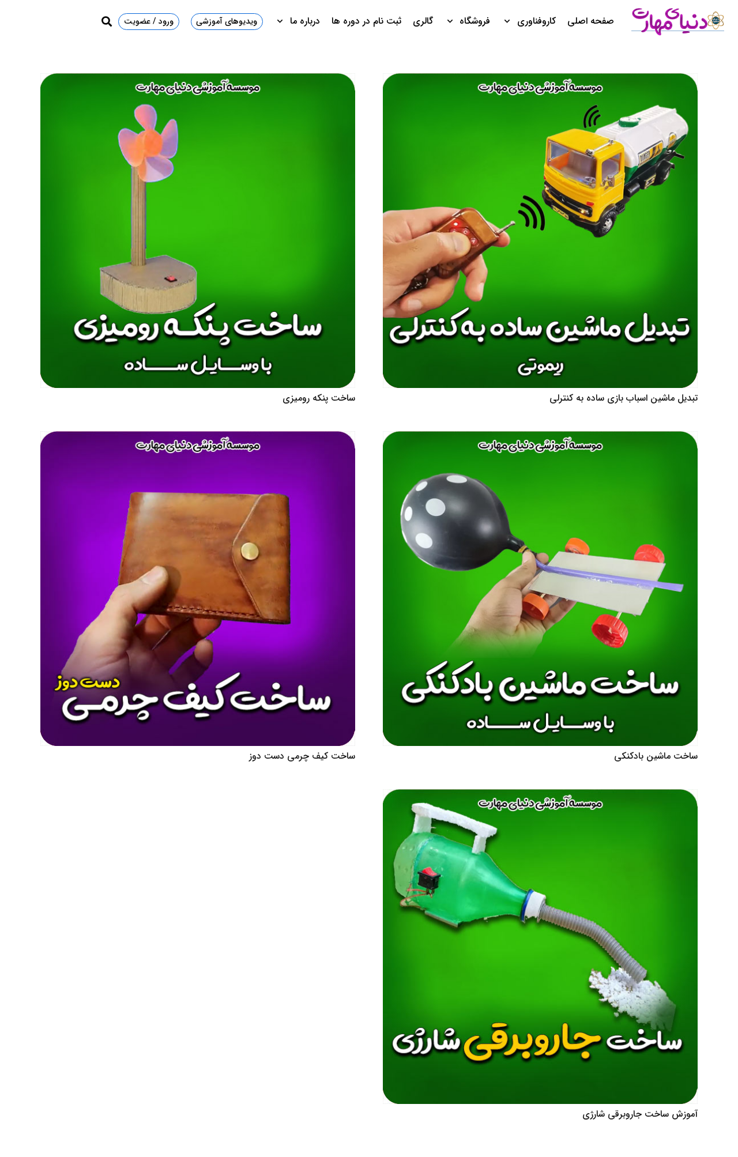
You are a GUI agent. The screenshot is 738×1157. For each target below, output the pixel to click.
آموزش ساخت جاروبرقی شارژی (640, 1114)
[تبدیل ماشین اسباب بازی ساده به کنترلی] (540, 81)
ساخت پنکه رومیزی (319, 398)
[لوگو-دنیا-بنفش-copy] (677, 21)
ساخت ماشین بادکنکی (656, 756)
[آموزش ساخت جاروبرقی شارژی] (540, 797)
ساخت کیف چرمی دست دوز (302, 756)
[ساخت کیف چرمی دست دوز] (197, 439)
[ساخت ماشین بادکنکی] (540, 439)
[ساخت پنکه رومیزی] (197, 81)
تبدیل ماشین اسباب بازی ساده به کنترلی (623, 398)
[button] (509, 21)
